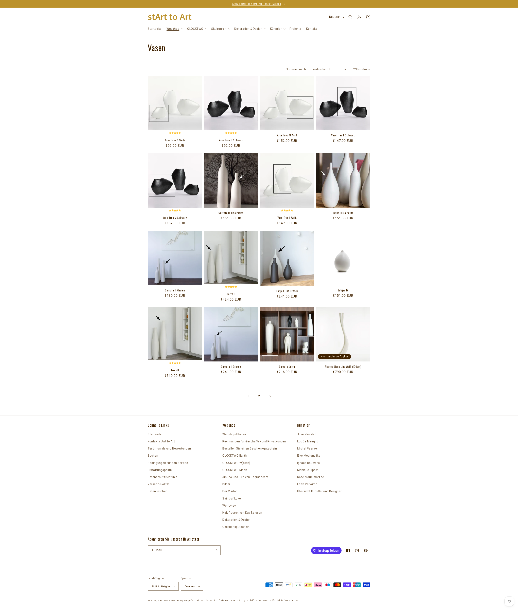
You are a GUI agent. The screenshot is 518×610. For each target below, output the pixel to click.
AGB (252, 600)
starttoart (163, 600)
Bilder (226, 484)
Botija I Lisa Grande (287, 291)
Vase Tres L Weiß (287, 217)
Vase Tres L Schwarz (343, 135)
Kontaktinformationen (285, 600)
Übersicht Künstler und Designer (319, 491)
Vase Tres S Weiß (175, 140)
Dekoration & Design (236, 519)
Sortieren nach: (296, 69)
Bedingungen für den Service (168, 462)
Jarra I (231, 294)
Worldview (229, 505)
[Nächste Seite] (269, 396)
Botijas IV (343, 290)
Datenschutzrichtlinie (162, 477)
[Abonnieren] (215, 550)
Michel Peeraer (307, 448)
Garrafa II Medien (175, 290)
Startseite (155, 434)
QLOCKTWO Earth (234, 455)
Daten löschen (158, 491)
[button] (174, 28)
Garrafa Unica (287, 366)
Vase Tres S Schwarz (231, 140)
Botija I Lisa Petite (343, 213)
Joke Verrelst (306, 434)
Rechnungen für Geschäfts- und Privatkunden (254, 441)
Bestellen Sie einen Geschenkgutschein (249, 448)
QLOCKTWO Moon (234, 470)
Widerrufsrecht (206, 600)
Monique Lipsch (308, 470)
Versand (264, 600)
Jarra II (175, 370)
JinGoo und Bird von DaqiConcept (245, 477)
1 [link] (248, 396)
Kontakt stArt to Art (161, 441)
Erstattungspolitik (160, 470)
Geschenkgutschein (235, 526)
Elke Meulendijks (308, 455)
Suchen (153, 455)
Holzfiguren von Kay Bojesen (242, 512)
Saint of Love (231, 498)
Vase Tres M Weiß (287, 135)
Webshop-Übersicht (235, 434)
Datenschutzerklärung (232, 600)
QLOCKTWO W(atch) (236, 462)
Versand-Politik (158, 484)
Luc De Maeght (307, 441)
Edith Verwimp (307, 484)
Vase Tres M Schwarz (175, 217)
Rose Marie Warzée (310, 477)
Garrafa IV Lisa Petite (231, 213)
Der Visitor (229, 491)
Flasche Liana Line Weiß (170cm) (343, 366)
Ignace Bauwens (308, 462)
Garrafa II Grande (231, 366)
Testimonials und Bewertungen (169, 448)
